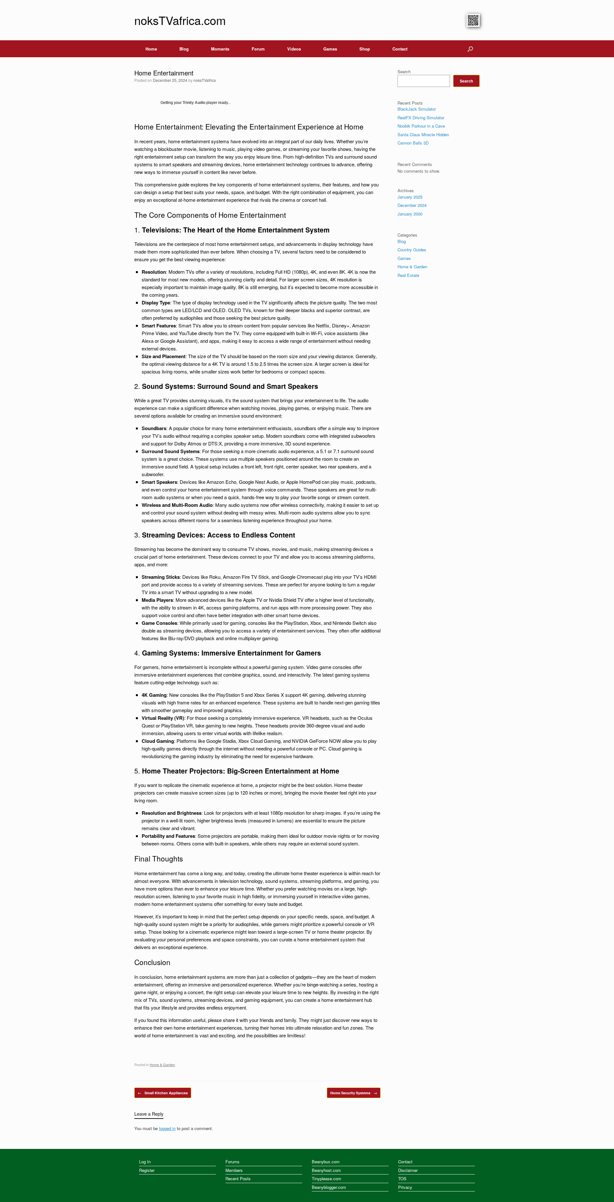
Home (151, 49)
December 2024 (412, 205)
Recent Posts (238, 1178)
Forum (258, 49)
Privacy (405, 1187)
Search (404, 71)
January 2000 (410, 214)
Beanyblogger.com (329, 1187)
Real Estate (408, 275)
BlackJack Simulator (417, 109)
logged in (167, 1128)
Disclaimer (408, 1170)
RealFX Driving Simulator (421, 117)
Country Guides (412, 250)
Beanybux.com (326, 1162)
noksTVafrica (204, 80)
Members (234, 1170)
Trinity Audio (194, 102)
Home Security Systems (353, 1092)
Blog (184, 49)
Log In (145, 1162)
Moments (220, 49)
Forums (232, 1162)
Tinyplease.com (326, 1178)
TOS (402, 1178)
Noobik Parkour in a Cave (421, 126)
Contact (399, 49)
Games (330, 49)
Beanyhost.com (326, 1170)
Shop (364, 49)
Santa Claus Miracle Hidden (423, 134)
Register (146, 1170)
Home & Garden (162, 1064)
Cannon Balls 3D (413, 143)
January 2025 (410, 197)
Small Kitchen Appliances (163, 1092)
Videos (294, 49)
